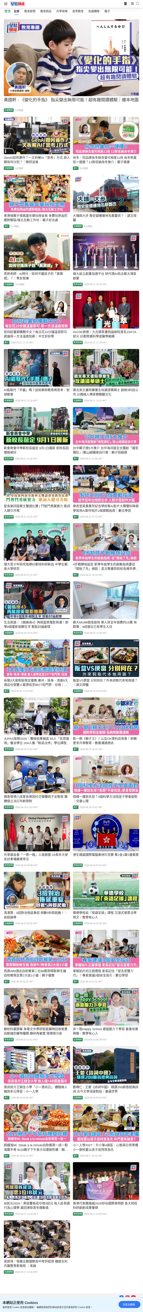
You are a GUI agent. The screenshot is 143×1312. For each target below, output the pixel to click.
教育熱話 (45, 11)
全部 (16, 11)
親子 (107, 11)
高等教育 (78, 11)
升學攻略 (61, 11)
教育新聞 (29, 11)
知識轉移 (94, 11)
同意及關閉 (129, 1304)
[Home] (18, 3)
